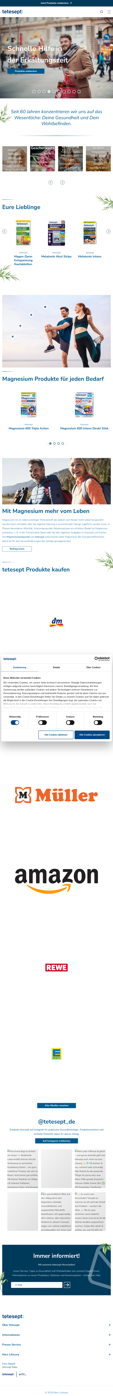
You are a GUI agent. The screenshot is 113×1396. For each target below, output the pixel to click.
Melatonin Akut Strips (23, 256)
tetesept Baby (9, 1367)
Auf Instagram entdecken (56, 1141)
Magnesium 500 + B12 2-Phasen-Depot (89, 258)
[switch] (42, 722)
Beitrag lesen (17, 548)
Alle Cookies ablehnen (55, 735)
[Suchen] (103, 11)
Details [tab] (56, 667)
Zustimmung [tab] (19, 667)
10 (79, 91)
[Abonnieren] (67, 1285)
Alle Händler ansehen (56, 1105)
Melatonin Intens (56, 256)
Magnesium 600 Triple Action (29, 428)
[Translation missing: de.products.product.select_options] (45, 307)
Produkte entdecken (26, 71)
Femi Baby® (8, 1363)
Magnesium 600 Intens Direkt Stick (84, 428)
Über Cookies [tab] (93, 667)
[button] (29, 91)
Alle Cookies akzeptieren (92, 735)
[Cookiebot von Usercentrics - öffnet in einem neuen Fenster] (97, 659)
